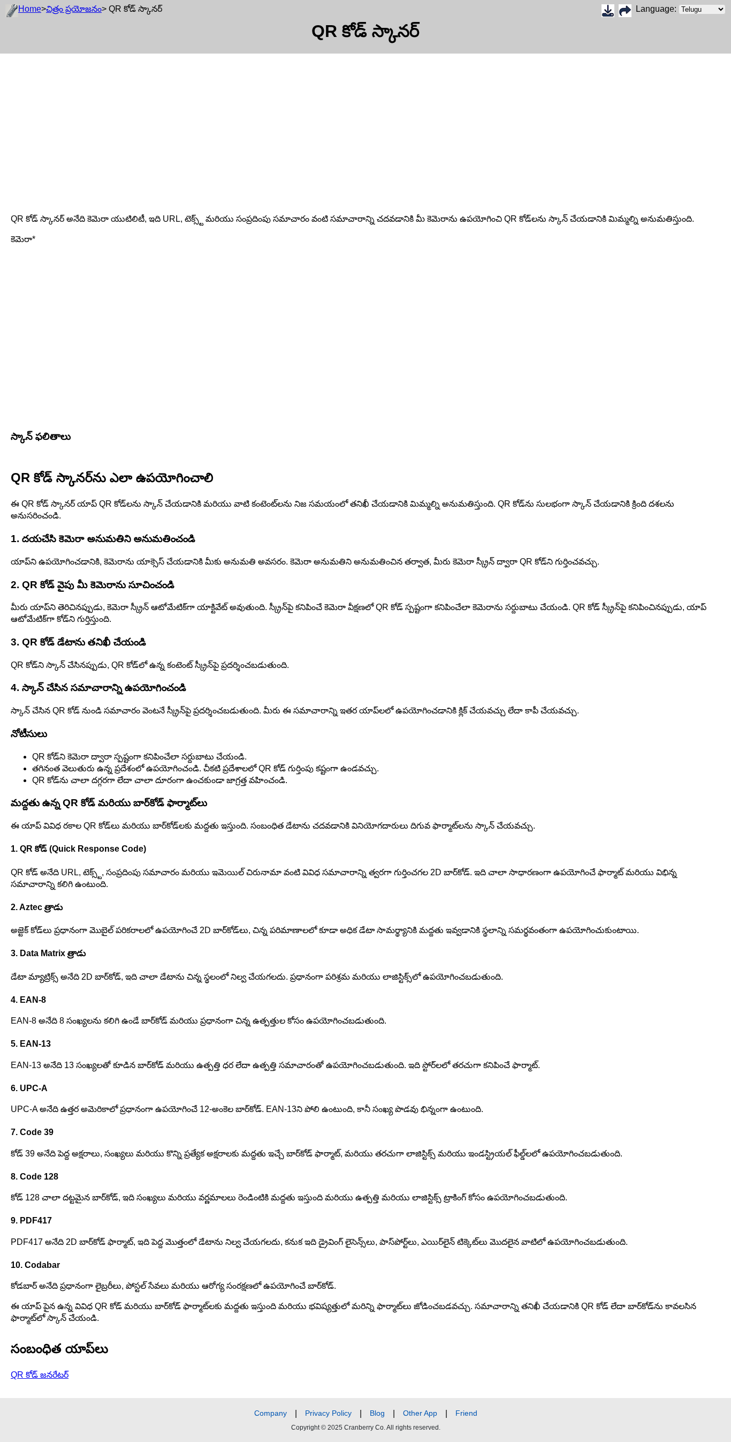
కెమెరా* (23, 239)
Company (270, 1413)
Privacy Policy (328, 1413)
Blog (377, 1413)
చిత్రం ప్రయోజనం (74, 8)
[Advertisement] (321, 129)
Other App (420, 1413)
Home (29, 8)
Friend (466, 1413)
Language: (657, 8)
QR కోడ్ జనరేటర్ (39, 1374)
